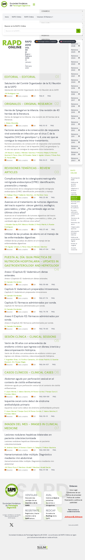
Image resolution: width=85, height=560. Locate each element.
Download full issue (68, 41)
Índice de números (74, 198)
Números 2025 (74, 51)
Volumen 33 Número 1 (45, 17)
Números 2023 (74, 63)
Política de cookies (73, 497)
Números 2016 (74, 105)
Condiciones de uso (73, 493)
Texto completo (23, 96)
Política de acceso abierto (74, 184)
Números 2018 (74, 93)
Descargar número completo (47, 41)
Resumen (9, 96)
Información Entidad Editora (75, 233)
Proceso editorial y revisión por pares (75, 213)
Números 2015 (74, 111)
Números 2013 (74, 123)
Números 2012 (74, 129)
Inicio (7, 17)
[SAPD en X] (11, 526)
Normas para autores (75, 202)
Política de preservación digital (75, 239)
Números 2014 (74, 117)
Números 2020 (74, 81)
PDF (34, 96)
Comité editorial (74, 194)
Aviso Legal (73, 490)
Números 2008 (74, 153)
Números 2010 (74, 141)
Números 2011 (74, 135)
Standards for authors (75, 207)
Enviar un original (74, 244)
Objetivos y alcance (75, 189)
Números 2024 (74, 57)
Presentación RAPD (75, 179)
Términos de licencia (75, 219)
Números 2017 (74, 99)
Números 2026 (74, 45)
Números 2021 (74, 75)
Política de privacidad (73, 495)
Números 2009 (74, 147)
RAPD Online (16, 17)
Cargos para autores (75, 228)
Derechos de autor (75, 223)
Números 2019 (74, 87)
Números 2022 (74, 69)
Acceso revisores (74, 249)
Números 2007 (74, 159)
